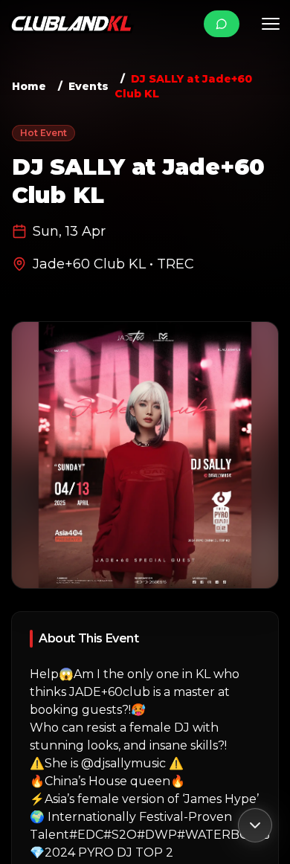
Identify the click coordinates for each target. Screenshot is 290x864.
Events (88, 86)
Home (29, 86)
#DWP (157, 835)
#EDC (86, 835)
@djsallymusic (123, 763)
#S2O (120, 835)
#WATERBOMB (223, 835)
